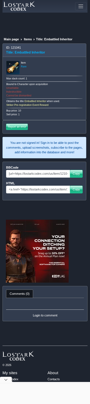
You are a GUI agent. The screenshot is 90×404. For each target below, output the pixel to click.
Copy (76, 173)
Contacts (54, 379)
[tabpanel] (45, 309)
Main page (11, 39)
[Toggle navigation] (80, 6)
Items (28, 39)
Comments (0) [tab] (20, 293)
